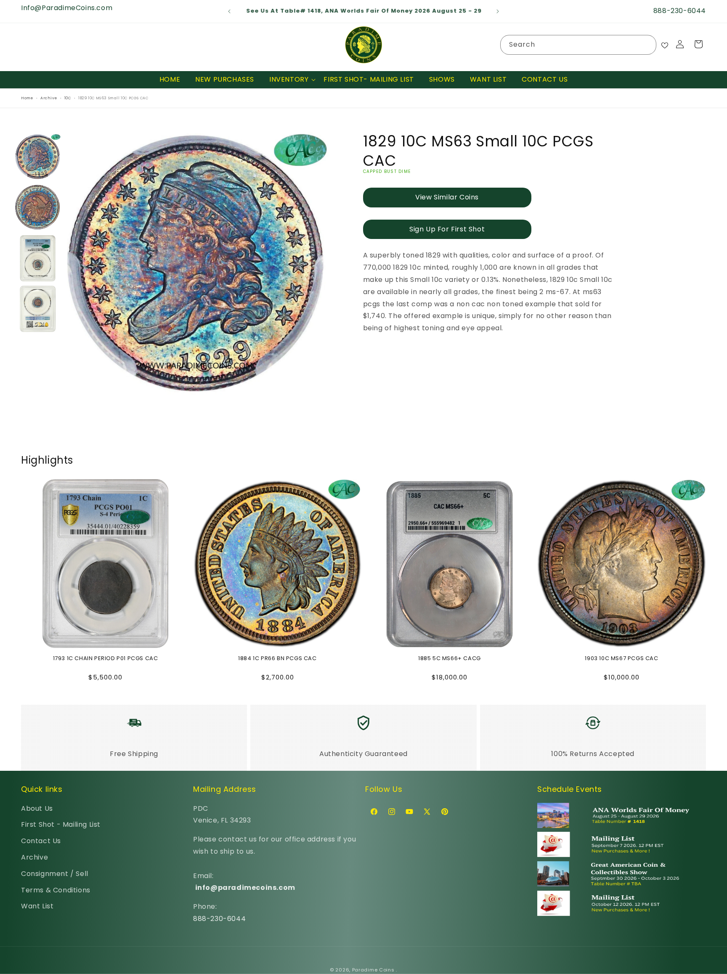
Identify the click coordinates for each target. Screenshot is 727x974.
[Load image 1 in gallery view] (38, 157)
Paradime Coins (373, 969)
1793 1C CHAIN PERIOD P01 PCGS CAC (105, 658)
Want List (37, 906)
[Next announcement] (497, 11)
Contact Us (41, 841)
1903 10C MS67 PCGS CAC (621, 658)
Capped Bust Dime (387, 171)
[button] (289, 79)
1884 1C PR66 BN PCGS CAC (277, 658)
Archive (34, 857)
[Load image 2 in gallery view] (38, 208)
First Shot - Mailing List (61, 824)
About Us (37, 808)
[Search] (646, 44)
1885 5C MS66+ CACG (449, 658)
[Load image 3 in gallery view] (38, 258)
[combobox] (578, 44)
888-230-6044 (219, 919)
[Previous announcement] (229, 11)
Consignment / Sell (54, 873)
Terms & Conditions (55, 890)
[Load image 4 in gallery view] (38, 309)
